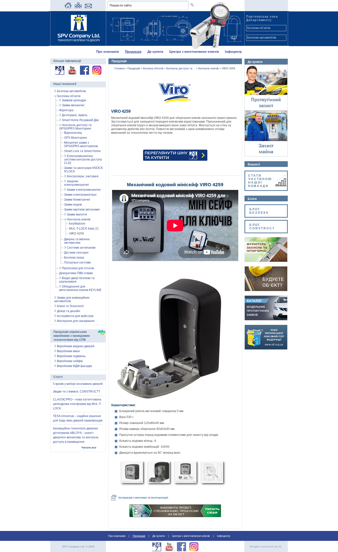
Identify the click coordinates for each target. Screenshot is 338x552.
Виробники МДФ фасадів (74, 366)
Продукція (133, 51)
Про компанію (107, 51)
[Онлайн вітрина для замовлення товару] (59, 74)
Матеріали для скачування (75, 321)
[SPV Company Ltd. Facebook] (84, 74)
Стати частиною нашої (260, 181)
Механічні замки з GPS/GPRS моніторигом (81, 144)
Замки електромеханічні (83, 189)
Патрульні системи (77, 262)
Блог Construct (262, 226)
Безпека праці (74, 257)
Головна (119, 68)
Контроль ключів (208, 68)
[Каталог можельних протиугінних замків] (266, 319)
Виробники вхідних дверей (75, 346)
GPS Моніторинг (75, 137)
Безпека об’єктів (153, 68)
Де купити (155, 51)
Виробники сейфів (69, 361)
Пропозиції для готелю (77, 268)
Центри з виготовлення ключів (194, 51)
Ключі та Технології (70, 306)
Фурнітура (66, 110)
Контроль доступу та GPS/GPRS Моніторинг (75, 126)
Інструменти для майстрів (74, 316)
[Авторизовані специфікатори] (266, 290)
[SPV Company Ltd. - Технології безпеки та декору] (78, 42)
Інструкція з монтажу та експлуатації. (144, 497)
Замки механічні (72, 105)
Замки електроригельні (80, 194)
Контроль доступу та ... (181, 68)
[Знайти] (191, 4)
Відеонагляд (73, 132)
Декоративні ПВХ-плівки (76, 273)
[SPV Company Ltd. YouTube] (72, 74)
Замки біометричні (77, 199)
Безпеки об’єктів (258, 28)
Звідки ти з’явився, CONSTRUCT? (76, 391)
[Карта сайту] (78, 7)
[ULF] (266, 348)
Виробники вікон (68, 351)
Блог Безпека (259, 211)
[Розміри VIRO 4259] (212, 482)
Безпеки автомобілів (261, 37)
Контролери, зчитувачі (82, 176)
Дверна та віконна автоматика (77, 240)
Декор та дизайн (68, 311)
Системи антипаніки (81, 247)
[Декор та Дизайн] (266, 261)
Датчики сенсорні (76, 252)
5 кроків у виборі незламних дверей (78, 384)
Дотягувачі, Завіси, (74, 115)
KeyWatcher (77, 223)
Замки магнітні (76, 214)
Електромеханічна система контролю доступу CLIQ (83, 159)
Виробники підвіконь (71, 356)
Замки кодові (73, 204)
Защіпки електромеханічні (76, 183)
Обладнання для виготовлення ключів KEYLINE (80, 288)
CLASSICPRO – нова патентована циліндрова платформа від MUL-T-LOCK (77, 404)
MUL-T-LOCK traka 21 (84, 228)
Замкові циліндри (73, 100)
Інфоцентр (233, 51)
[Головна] (68, 7)
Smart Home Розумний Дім (79, 120)
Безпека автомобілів (71, 91)
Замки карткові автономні (82, 209)
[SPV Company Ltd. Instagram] (96, 74)
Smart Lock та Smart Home (82, 151)
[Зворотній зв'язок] (88, 7)
